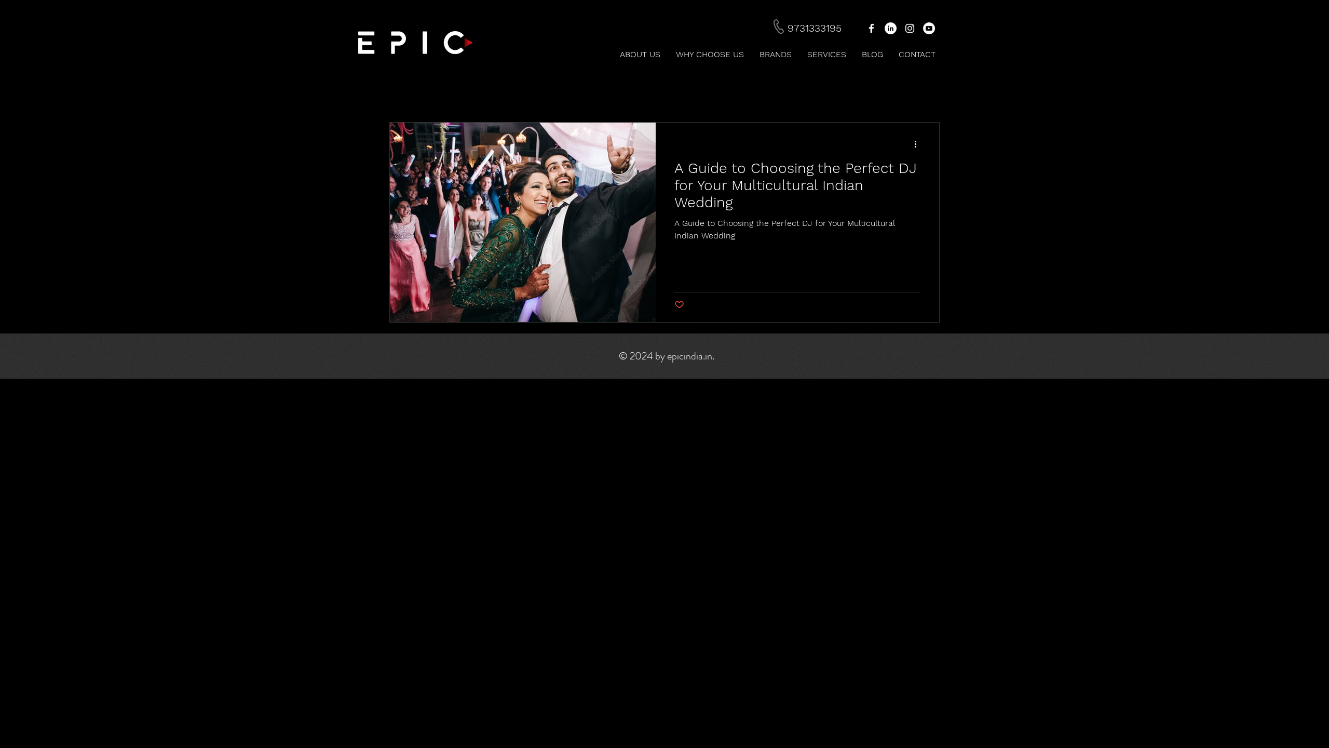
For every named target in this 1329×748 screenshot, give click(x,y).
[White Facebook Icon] (871, 28)
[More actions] (919, 144)
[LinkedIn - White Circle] (891, 28)
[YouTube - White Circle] (929, 28)
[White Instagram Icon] (910, 28)
